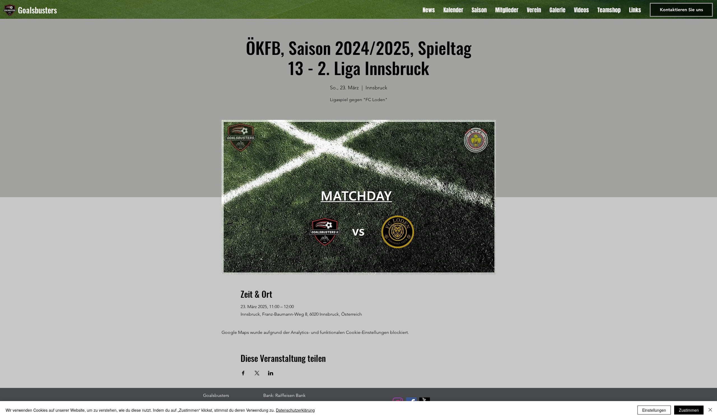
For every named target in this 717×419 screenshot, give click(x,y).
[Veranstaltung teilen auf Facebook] (243, 373)
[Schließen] (710, 410)
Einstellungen (654, 410)
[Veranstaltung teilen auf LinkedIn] (270, 373)
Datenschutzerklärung (295, 410)
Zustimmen (689, 410)
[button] (635, 10)
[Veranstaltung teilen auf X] (257, 373)
